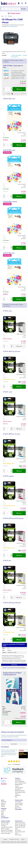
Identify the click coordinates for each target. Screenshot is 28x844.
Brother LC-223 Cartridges (6, 831)
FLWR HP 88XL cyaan (9, 150)
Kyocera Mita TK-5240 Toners (20, 827)
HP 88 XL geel (7, 560)
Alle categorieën (4, 817)
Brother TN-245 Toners (20, 822)
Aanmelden (14, 744)
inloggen (8, 667)
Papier (2, 814)
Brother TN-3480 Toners (20, 825)
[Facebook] (1, 784)
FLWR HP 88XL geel (9, 253)
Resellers (3, 804)
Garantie (17, 786)
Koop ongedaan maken (20, 792)
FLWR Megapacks (13, 26)
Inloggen (3, 780)
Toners (2, 811)
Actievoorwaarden (19, 787)
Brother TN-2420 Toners (20, 824)
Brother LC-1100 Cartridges (4, 824)
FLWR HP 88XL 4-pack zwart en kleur (13, 66)
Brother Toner (18, 807)
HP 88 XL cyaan (7, 392)
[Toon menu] (25, 3)
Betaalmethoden (18, 784)
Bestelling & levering (19, 790)
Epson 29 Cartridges (5, 833)
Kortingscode (18, 789)
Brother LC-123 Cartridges (6, 830)
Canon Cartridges (19, 803)
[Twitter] (3, 784)
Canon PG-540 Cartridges (6, 827)
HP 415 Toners (18, 835)
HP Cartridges (18, 801)
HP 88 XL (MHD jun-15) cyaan (11, 434)
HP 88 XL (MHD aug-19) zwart (11, 351)
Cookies (23, 839)
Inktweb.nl (4, 778)
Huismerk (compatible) (16, 55)
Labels (2, 813)
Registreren (3, 782)
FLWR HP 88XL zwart (9, 99)
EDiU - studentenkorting (20, 783)
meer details (22, 78)
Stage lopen (3, 801)
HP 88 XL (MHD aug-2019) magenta (13, 518)
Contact (16, 793)
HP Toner (17, 806)
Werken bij (3, 803)
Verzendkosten (18, 779)
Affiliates (3, 806)
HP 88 (8, 26)
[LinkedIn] (4, 784)
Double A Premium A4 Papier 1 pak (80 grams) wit (12, 674)
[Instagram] (6, 784)
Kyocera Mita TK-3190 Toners (20, 832)
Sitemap (5, 839)
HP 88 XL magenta (8, 476)
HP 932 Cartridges (5, 828)
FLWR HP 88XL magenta (10, 201)
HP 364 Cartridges (5, 822)
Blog (16, 796)
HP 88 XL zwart (7, 311)
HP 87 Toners (18, 830)
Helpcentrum (18, 795)
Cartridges (3, 810)
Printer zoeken (18, 809)
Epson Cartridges (19, 804)
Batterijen (3, 816)
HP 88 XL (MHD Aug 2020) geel (12, 603)
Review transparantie (19, 781)
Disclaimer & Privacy (14, 839)
